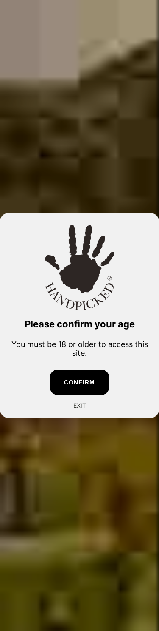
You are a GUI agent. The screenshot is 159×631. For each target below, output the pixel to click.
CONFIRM (79, 382)
